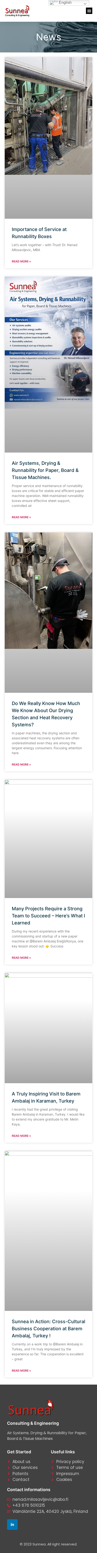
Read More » (21, 261)
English (65, 2)
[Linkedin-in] (12, 1524)
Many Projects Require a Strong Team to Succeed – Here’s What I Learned (48, 916)
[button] (89, 11)
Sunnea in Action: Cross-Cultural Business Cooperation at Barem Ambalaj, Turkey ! (48, 1329)
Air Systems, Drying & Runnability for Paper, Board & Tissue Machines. (45, 470)
